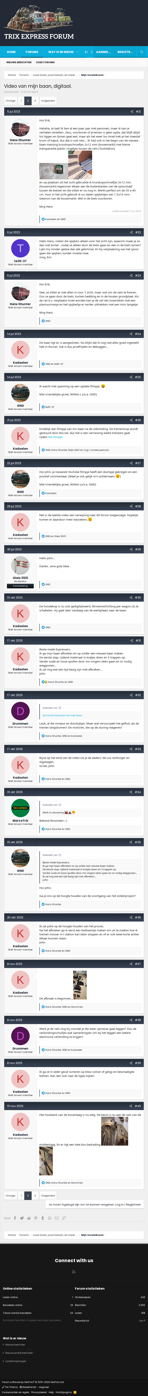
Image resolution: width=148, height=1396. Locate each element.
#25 (138, 377)
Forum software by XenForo (33, 1382)
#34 (138, 792)
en (55, 219)
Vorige (11, 101)
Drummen (20, 724)
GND (20, 406)
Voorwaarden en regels (15, 1392)
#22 (138, 232)
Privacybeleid (39, 1392)
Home (11, 52)
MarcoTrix (20, 821)
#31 (138, 640)
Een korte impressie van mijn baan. (62, 715)
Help (51, 1392)
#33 (138, 749)
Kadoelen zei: (50, 708)
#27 (138, 463)
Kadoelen (13, 92)
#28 (138, 506)
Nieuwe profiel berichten (19, 1353)
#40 (138, 1106)
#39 (138, 1063)
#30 (138, 597)
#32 (138, 695)
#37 (138, 964)
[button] (77, 52)
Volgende (47, 101)
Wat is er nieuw (61, 52)
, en (63, 736)
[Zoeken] (141, 52)
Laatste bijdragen (15, 1361)
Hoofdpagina (64, 1392)
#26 (138, 420)
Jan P (142, 1320)
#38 (138, 1020)
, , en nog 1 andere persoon (77, 450)
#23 (138, 275)
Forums (32, 52)
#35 (138, 842)
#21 (138, 111)
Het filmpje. (55, 437)
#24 (138, 334)
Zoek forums (45, 62)
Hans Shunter (20, 140)
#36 (138, 917)
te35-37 (20, 261)
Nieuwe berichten (18, 62)
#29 (138, 549)
